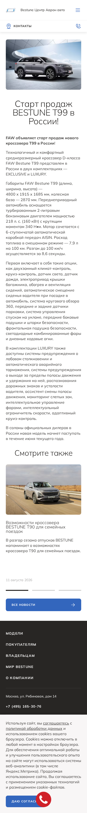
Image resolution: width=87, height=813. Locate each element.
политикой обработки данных (34, 728)
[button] (17, 590)
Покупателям (21, 644)
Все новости (23, 605)
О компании (20, 678)
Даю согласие (25, 801)
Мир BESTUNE (19, 667)
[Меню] (77, 10)
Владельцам (20, 655)
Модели (14, 633)
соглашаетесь (56, 723)
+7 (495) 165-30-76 (24, 706)
